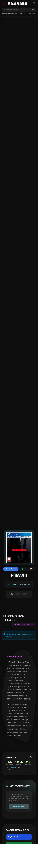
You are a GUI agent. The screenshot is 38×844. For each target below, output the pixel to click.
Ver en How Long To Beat (19, 769)
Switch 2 (23, 14)
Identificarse (19, 806)
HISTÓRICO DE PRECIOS (23, 624)
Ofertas (32, 14)
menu (4, 3)
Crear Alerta (19, 594)
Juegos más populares (10, 14)
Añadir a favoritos (19, 584)
